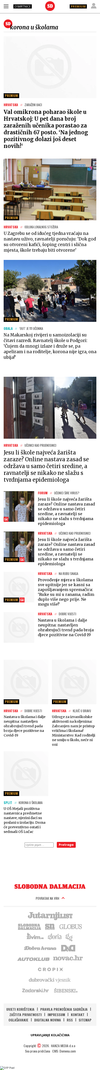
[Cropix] (50, 969)
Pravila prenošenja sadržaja (64, 1009)
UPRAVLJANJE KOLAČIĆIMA (50, 1035)
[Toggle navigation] (6, 6)
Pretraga (66, 845)
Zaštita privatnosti (25, 1014)
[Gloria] (54, 937)
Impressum (56, 1014)
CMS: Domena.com (64, 1050)
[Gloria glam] (69, 937)
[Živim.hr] (35, 937)
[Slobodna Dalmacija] (50, 6)
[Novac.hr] (68, 958)
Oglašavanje (18, 1019)
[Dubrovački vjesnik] (50, 979)
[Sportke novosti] (50, 926)
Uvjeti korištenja (20, 1009)
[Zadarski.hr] (36, 990)
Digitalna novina (47, 1019)
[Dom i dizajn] (68, 947)
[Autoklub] (33, 958)
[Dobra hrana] (40, 947)
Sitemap (85, 1019)
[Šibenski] (65, 990)
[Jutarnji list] (50, 915)
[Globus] (71, 926)
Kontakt (77, 1014)
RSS (70, 1019)
